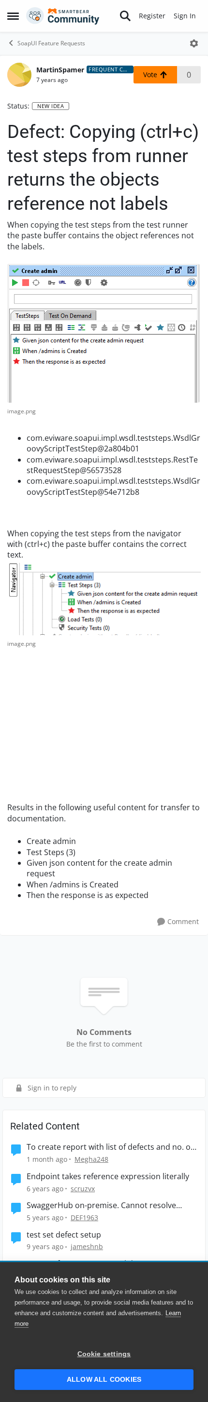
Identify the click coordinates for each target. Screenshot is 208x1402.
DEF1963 (84, 1217)
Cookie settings (104, 1354)
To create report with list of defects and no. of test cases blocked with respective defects (110, 1147)
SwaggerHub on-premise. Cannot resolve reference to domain (101, 1205)
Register (152, 15)
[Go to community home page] (63, 16)
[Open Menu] (194, 43)
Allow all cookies (104, 1379)
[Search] (125, 16)
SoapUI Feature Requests (51, 43)
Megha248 (91, 1159)
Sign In (185, 15)
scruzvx (83, 1188)
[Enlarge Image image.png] (103, 333)
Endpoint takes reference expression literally (108, 1176)
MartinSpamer (60, 69)
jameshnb (87, 1246)
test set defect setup (64, 1235)
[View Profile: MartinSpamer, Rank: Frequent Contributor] (19, 75)
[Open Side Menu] (13, 16)
